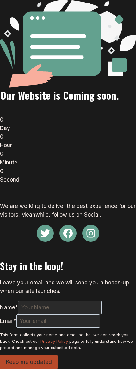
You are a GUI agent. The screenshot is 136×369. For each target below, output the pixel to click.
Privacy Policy (54, 341)
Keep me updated (29, 362)
